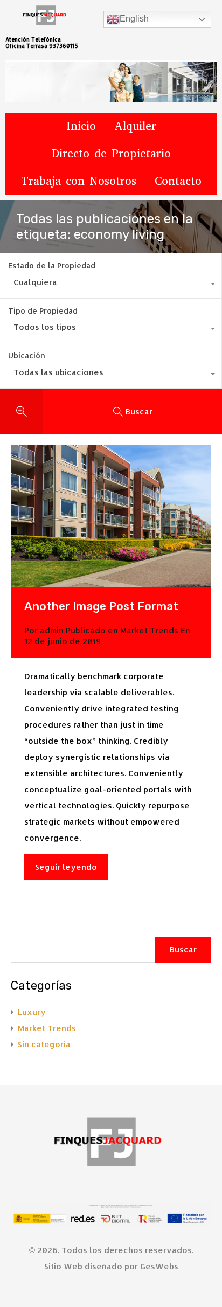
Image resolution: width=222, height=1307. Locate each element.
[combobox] (110, 285)
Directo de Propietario (111, 153)
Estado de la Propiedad (51, 265)
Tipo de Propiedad (43, 310)
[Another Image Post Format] (111, 516)
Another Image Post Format (101, 606)
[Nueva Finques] (111, 1144)
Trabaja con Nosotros (78, 181)
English (134, 18)
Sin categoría (44, 1044)
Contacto (178, 181)
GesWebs (159, 1266)
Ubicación (26, 355)
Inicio (81, 126)
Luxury (32, 1012)
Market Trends (149, 630)
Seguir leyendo (66, 867)
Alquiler (135, 126)
